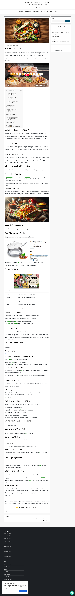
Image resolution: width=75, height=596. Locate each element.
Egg (7, 409)
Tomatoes (8, 321)
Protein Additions (11, 102)
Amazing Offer (10, 110)
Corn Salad (54, 30)
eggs (40, 135)
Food (6, 511)
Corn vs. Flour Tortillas (12, 97)
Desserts (6, 559)
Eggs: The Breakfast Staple (13, 101)
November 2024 (7, 533)
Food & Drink (6, 569)
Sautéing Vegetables (12, 111)
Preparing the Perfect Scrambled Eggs (15, 108)
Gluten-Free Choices (12, 118)
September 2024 (7, 538)
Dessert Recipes (7, 556)
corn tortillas (27, 177)
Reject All (15, 591)
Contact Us (28, 11)
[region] (15, 587)
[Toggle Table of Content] (20, 90)
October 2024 (7, 536)
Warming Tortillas (11, 113)
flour (8, 170)
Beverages (6, 549)
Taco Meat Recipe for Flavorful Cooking (60, 41)
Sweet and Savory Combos (13, 121)
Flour (7, 182)
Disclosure (36, 11)
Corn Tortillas (9, 177)
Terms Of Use (53, 11)
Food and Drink (7, 574)
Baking (5, 544)
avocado (16, 323)
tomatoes (16, 321)
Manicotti (54, 39)
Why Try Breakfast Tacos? (12, 94)
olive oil (12, 384)
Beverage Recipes (7, 546)
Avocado (8, 323)
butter (28, 361)
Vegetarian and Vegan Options (13, 117)
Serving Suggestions (10, 122)
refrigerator (43, 477)
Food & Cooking (7, 566)
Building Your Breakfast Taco (11, 114)
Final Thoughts (9, 125)
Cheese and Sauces (11, 105)
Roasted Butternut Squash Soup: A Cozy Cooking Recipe (60, 33)
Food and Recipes (7, 576)
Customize (7, 591)
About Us (20, 11)
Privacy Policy (44, 11)
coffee (40, 465)
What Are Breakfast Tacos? (11, 92)
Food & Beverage (7, 564)
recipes (39, 424)
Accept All (23, 591)
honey (40, 452)
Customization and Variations (12, 115)
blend (31, 334)
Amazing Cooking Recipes (37, 2)
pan (14, 361)
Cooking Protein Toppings (12, 109)
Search (54, 18)
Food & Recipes (7, 571)
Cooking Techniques (10, 106)
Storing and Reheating (10, 123)
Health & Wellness (8, 579)
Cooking (5, 554)
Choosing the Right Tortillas (11, 96)
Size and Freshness (11, 98)
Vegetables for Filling (12, 104)
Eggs (6, 236)
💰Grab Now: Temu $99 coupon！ (15, 126)
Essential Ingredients (10, 100)
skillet (33, 392)
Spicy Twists (10, 119)
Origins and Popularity (12, 93)
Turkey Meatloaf (55, 36)
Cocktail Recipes (7, 551)
